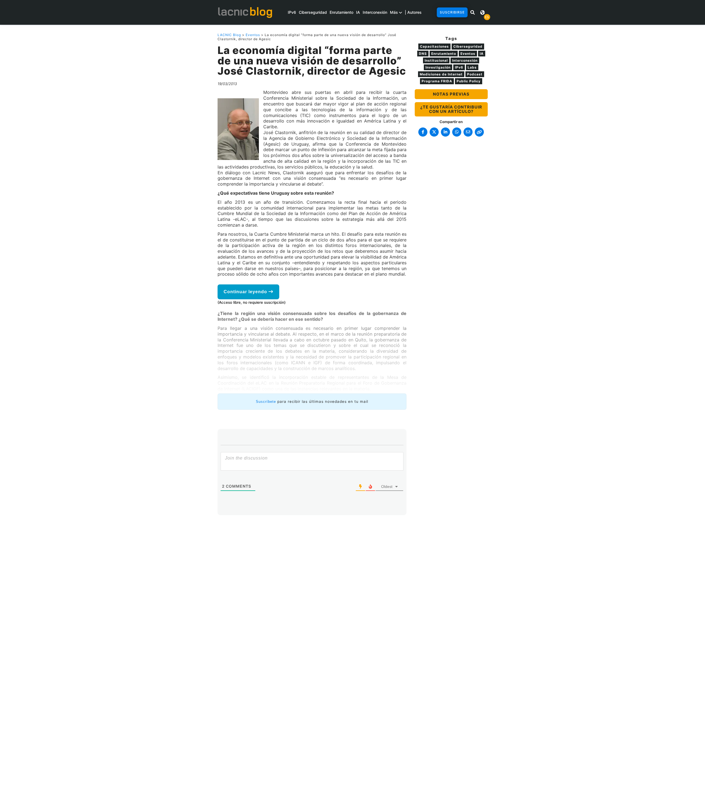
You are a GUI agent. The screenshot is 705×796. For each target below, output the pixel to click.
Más (394, 12)
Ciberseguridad (313, 12)
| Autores (413, 12)
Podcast (474, 74)
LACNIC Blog (229, 35)
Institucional (436, 60)
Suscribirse (452, 12)
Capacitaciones (434, 46)
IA (358, 12)
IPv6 (292, 12)
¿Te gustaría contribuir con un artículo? (451, 109)
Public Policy (469, 81)
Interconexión (375, 12)
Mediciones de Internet (441, 74)
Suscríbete (266, 402)
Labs (472, 67)
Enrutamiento (341, 12)
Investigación (438, 67)
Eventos (253, 35)
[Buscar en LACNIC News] (473, 12)
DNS (423, 53)
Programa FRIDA (437, 81)
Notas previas (451, 94)
